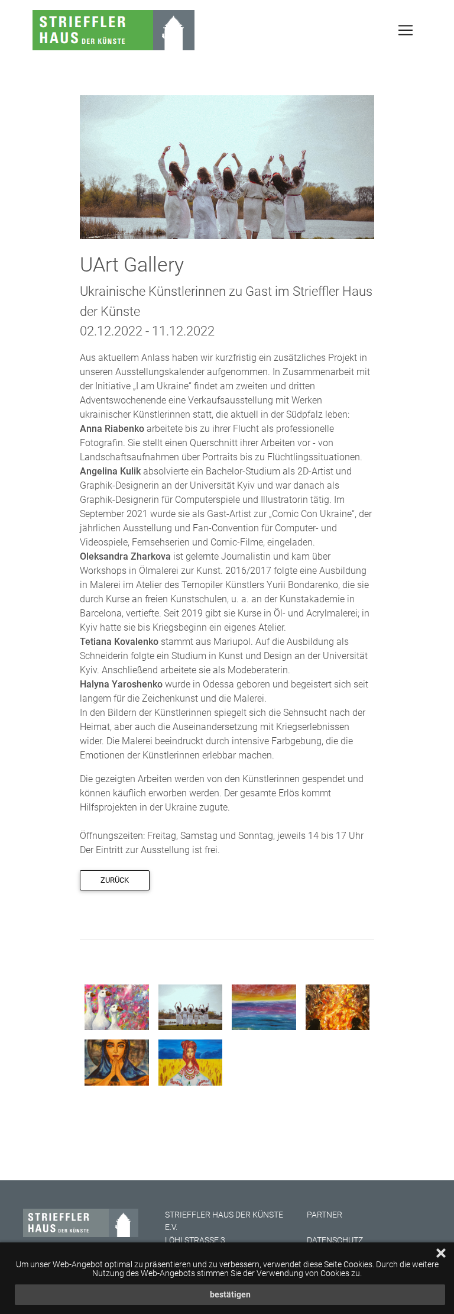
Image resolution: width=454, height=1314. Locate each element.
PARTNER (324, 1215)
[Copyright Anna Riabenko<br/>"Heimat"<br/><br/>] (190, 1006)
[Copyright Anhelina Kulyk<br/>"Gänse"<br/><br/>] (117, 1006)
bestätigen (230, 1294)
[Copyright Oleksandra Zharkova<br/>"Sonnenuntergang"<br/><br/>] (264, 1006)
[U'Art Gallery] (227, 166)
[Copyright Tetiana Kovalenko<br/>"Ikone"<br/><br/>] (117, 1061)
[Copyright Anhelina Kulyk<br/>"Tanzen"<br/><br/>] (338, 1006)
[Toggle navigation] (405, 30)
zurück (114, 880)
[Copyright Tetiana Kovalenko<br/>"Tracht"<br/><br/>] (190, 1061)
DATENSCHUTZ (335, 1240)
